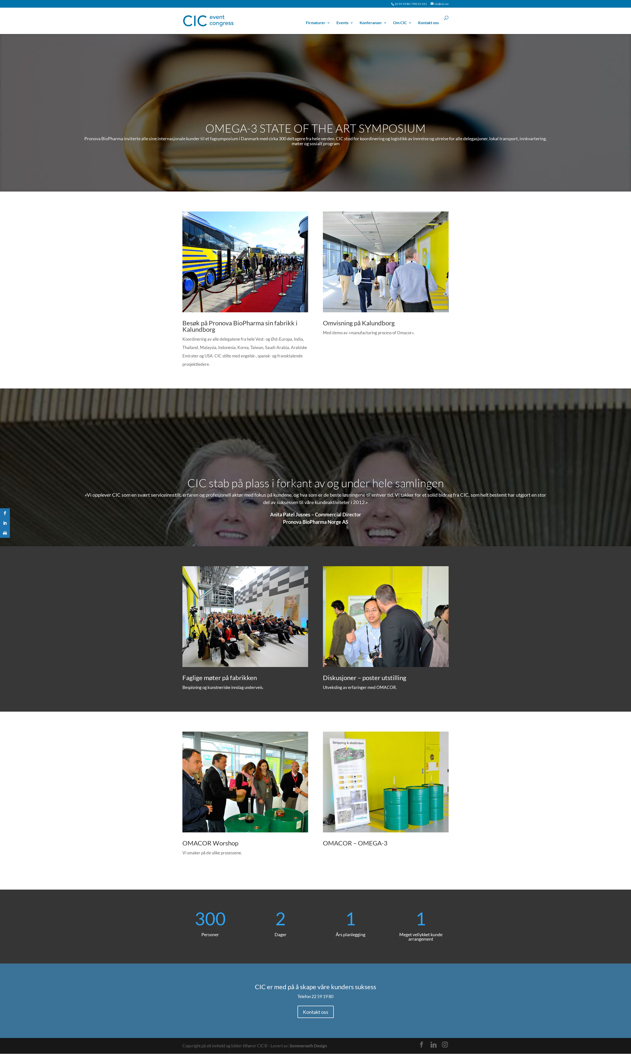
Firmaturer (315, 23)
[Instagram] (445, 1045)
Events (342, 23)
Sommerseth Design (308, 1045)
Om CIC (400, 23)
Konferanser (371, 23)
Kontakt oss (428, 23)
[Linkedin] (433, 1045)
